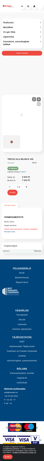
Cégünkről (22, 378)
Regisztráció (22, 282)
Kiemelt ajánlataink (22, 329)
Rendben (8, 457)
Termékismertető (9, 205)
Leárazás (22, 324)
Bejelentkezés (22, 277)
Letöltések (22, 383)
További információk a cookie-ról (24, 452)
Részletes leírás (9, 232)
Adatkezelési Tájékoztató (22, 346)
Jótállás (22, 356)
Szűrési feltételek (22, 53)
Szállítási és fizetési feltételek (22, 351)
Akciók (22, 319)
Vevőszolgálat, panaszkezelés (22, 360)
